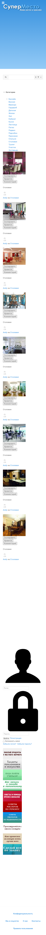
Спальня (12, 139)
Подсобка (13, 133)
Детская (12, 110)
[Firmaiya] (12, 796)
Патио (11, 127)
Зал (10, 116)
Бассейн (12, 99)
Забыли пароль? (24, 744)
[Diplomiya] (12, 775)
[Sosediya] (12, 828)
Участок (12, 147)
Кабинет (12, 119)
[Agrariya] (12, 753)
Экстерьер (13, 150)
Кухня (11, 122)
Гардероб (13, 107)
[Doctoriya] (12, 785)
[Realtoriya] (12, 817)
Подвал (12, 130)
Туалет (12, 144)
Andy (5, 198)
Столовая (13, 142)
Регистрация (15, 738)
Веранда (12, 105)
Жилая (12, 113)
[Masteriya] (12, 807)
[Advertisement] (23, 41)
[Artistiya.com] (12, 764)
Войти (6, 738)
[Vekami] (12, 839)
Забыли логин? (9, 744)
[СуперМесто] (23, 7)
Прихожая (13, 136)
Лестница (13, 124)
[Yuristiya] (12, 849)
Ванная (12, 102)
